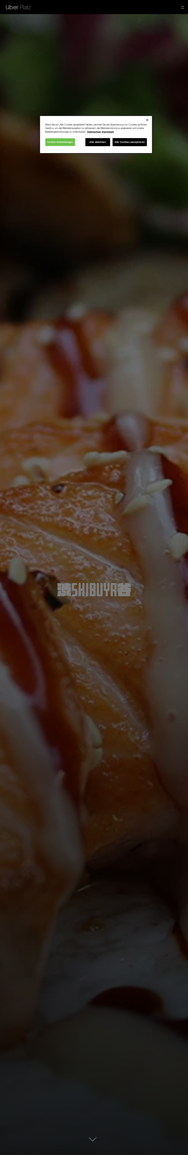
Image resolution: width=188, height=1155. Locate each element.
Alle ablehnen (97, 142)
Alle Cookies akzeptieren (130, 142)
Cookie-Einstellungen (60, 142)
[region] (96, 135)
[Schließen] (147, 120)
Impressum (108, 131)
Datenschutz (94, 131)
